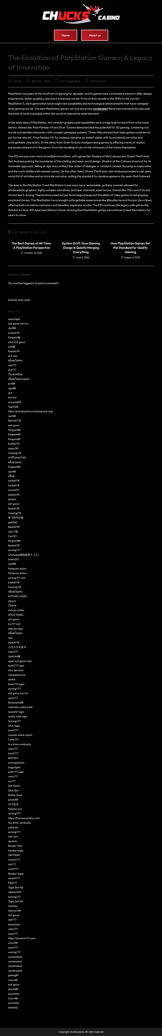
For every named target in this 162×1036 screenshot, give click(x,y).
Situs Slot (13, 790)
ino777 (12, 781)
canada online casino (20, 734)
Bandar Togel (16, 873)
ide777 (12, 864)
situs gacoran (16, 670)
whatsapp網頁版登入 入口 (23, 554)
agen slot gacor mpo (20, 661)
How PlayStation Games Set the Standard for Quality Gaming (130, 247)
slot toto (13, 355)
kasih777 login (16, 665)
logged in (29, 283)
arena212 (13, 489)
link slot (12, 397)
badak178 (13, 332)
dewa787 (13, 448)
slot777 (12, 365)
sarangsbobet (16, 762)
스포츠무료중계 (17, 647)
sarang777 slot (16, 577)
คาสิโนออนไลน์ (17, 457)
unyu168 (12, 942)
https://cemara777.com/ (22, 938)
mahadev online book (20, 707)
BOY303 (13, 758)
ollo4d (11, 679)
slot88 (11, 346)
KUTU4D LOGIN (17, 596)
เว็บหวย (12, 605)
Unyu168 (13, 998)
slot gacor (14, 425)
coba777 (13, 651)
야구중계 (13, 804)
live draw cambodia (19, 744)
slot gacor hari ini (18, 323)
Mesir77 (12, 882)
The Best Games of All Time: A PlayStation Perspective (31, 245)
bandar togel (15, 850)
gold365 (12, 522)
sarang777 (14, 549)
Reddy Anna (15, 795)
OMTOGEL (14, 855)
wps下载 (13, 531)
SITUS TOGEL (16, 614)
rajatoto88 (14, 656)
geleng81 (13, 975)
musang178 (14, 452)
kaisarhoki (14, 924)
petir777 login (16, 771)
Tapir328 (13, 406)
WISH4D (13, 1007)
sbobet (12, 499)
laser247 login (16, 711)
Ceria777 (13, 739)
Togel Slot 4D (15, 887)
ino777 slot (14, 623)
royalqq (12, 905)
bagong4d (14, 767)
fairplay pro (15, 808)
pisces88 (13, 799)
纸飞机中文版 (16, 517)
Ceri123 (12, 536)
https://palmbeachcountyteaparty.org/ (30, 411)
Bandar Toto (15, 845)
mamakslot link (16, 674)
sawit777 (13, 730)
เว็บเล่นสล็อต (15, 374)
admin (17, 81)
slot (10, 392)
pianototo (13, 993)
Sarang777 (14, 721)
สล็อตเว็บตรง (15, 360)
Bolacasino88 (15, 702)
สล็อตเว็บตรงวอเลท (18, 379)
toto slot (13, 836)
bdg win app (15, 628)
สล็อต (11, 476)
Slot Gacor (14, 785)
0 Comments (98, 81)
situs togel (14, 725)
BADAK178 (14, 420)
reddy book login (17, 716)
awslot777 (14, 859)
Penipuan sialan (17, 568)
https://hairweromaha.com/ (24, 818)
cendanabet (15, 956)
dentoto (12, 841)
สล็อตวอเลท (15, 462)
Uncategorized (70, 81)
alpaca (12, 600)
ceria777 (13, 697)
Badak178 (13, 508)
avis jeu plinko (16, 610)
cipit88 (12, 328)
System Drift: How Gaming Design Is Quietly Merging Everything (81, 247)
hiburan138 (14, 910)
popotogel (14, 319)
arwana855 (14, 402)
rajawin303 (14, 892)
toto (10, 637)
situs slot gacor (16, 342)
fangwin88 (14, 337)
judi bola (13, 827)
